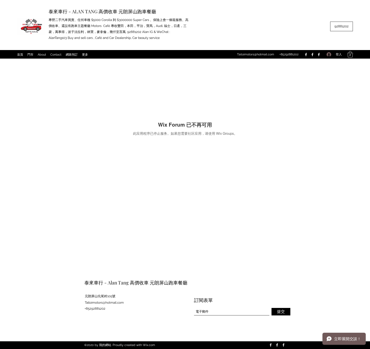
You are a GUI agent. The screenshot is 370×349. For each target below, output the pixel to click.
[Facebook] (306, 54)
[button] (350, 54)
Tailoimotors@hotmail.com (255, 54)
